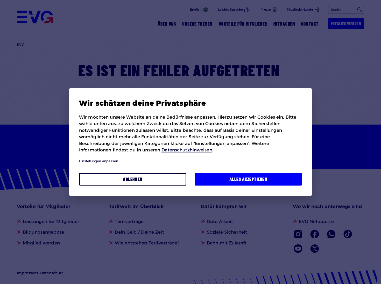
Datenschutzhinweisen (186, 149)
